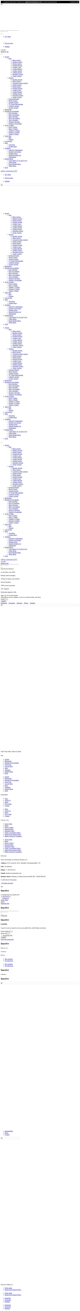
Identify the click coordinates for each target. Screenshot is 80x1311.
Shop (6, 799)
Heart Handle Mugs (15, 164)
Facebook (8, 1300)
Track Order (8, 824)
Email (3, 599)
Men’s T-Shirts (13, 129)
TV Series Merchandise (16, 104)
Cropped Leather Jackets (20, 83)
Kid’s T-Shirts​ (13, 127)
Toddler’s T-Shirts (14, 131)
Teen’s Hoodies (13, 120)
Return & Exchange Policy (13, 834)
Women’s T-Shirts (14, 132)
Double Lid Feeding (15, 152)
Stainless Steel (13, 153)
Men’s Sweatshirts (14, 118)
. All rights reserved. (7, 883)
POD (6, 168)
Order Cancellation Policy (13, 833)
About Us (8, 800)
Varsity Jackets (17, 76)
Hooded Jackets (17, 65)
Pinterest (7, 1301)
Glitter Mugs (12, 162)
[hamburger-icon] (1, 442)
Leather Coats (16, 67)
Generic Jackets (13, 108)
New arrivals (9, 959)
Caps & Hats (9, 766)
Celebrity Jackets (14, 106)
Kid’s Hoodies (13, 113)
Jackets (7, 57)
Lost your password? (7, 939)
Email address (5, 931)
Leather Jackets (17, 71)
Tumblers (7, 148)
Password (4, 933)
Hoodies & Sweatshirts (12, 111)
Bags (6, 143)
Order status (8, 1288)
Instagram (8, 1298)
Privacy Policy (9, 827)
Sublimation (12, 157)
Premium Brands (14, 99)
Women (11, 78)
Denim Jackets (16, 64)
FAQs (2, 902)
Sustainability (9, 1131)
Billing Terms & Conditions (13, 836)
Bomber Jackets (17, 62)
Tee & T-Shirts (9, 125)
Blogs (6, 802)
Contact (7, 806)
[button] (7, 1284)
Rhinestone (8, 109)
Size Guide (8, 804)
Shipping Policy (10, 831)
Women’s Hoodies (14, 122)
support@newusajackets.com (25, 2)
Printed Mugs (9, 159)
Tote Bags (12, 145)
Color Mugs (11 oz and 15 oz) (18, 160)
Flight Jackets (16, 87)
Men (10, 58)
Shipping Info (5, 903)
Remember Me (7, 935)
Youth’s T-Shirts (14, 134)
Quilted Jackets (17, 72)
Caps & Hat (8, 141)
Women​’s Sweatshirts (15, 123)
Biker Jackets (16, 60)
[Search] (1, 567)
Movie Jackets (13, 101)
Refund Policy (9, 829)
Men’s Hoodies (13, 116)
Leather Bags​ (13, 146)
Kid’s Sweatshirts (14, 115)
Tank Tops (8, 136)
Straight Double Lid (15, 155)
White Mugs (12, 166)
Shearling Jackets (17, 74)
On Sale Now (9, 961)
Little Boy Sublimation (16, 150)
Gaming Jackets (13, 102)
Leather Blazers (17, 69)
